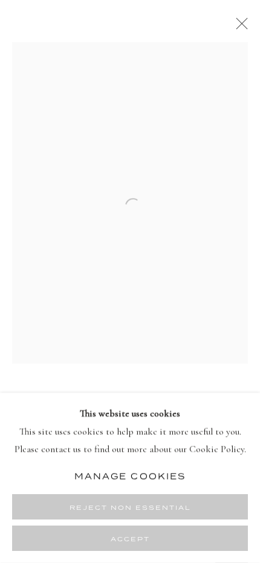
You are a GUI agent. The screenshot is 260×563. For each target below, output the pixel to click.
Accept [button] (130, 538)
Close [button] (239, 27)
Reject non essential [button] (130, 507)
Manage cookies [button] (130, 476)
